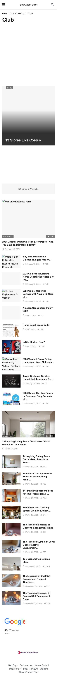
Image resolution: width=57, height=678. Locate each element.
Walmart (7, 236)
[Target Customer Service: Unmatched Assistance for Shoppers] (11, 381)
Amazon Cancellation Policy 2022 (38, 309)
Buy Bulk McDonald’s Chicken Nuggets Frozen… (37, 258)
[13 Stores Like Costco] (28, 115)
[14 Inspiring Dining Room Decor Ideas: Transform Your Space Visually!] (11, 461)
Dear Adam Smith (28, 4)
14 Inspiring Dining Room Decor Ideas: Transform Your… (36, 459)
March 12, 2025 (31, 532)
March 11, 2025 (31, 552)
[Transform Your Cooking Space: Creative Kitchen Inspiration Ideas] (11, 512)
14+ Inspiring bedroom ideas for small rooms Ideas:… (38, 492)
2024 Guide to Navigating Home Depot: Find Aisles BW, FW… (38, 276)
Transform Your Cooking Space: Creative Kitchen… (37, 509)
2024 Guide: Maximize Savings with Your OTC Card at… (38, 294)
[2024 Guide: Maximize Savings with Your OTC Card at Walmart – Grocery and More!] (11, 295)
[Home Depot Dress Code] (11, 330)
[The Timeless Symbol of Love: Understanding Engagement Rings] (11, 546)
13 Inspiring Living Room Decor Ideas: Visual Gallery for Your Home (26, 443)
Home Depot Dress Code (36, 325)
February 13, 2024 (12, 249)
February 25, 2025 (33, 566)
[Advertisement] (28, 56)
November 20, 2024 (33, 586)
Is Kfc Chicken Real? (34, 342)
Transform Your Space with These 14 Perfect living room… (37, 476)
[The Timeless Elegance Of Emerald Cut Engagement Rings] (11, 598)
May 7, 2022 (30, 329)
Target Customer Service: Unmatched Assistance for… (38, 377)
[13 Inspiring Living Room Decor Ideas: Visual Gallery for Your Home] (28, 424)
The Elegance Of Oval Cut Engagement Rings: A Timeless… (36, 579)
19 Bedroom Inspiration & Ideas (36, 560)
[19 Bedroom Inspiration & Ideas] (11, 563)
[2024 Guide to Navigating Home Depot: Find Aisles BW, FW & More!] (11, 278)
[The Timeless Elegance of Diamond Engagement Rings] (11, 529)
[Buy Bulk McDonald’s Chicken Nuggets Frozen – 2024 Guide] (11, 261)
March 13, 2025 (11, 448)
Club (9, 87)
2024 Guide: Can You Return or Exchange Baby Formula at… (38, 396)
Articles (8, 436)
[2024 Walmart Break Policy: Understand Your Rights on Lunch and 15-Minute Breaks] (11, 364)
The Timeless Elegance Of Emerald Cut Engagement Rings (36, 596)
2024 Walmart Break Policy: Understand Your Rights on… (38, 360)
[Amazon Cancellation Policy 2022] (11, 312)
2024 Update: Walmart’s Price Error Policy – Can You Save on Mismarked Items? (28, 243)
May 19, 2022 (31, 346)
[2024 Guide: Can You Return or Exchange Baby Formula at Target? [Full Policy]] (11, 398)
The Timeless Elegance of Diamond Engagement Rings (38, 526)
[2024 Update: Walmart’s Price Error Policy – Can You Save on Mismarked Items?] (28, 219)
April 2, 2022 (30, 315)
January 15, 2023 (32, 383)
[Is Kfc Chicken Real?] (11, 347)
